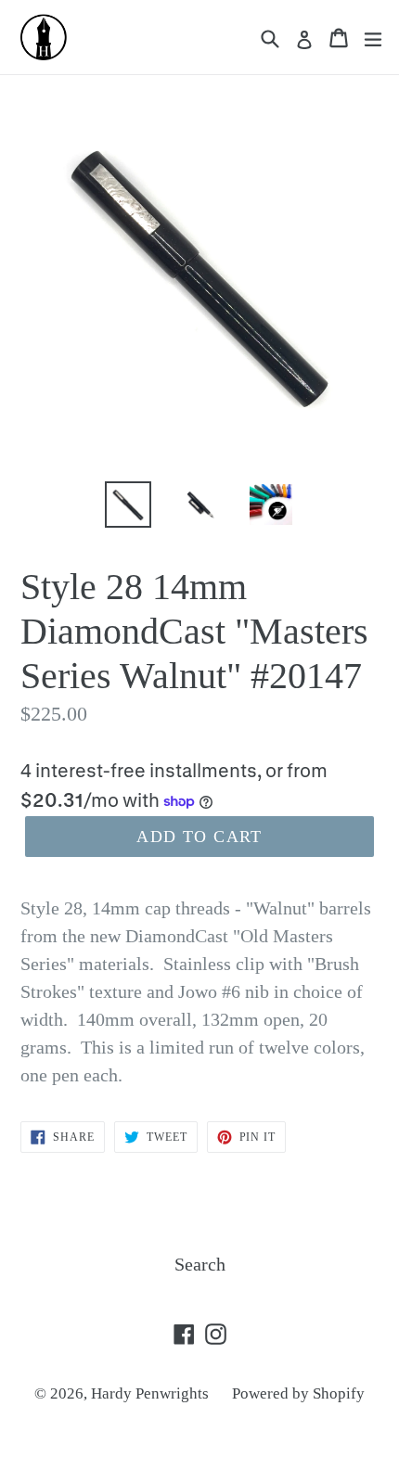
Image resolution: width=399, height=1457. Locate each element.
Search (199, 1264)
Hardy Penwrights (150, 1393)
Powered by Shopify (298, 1393)
